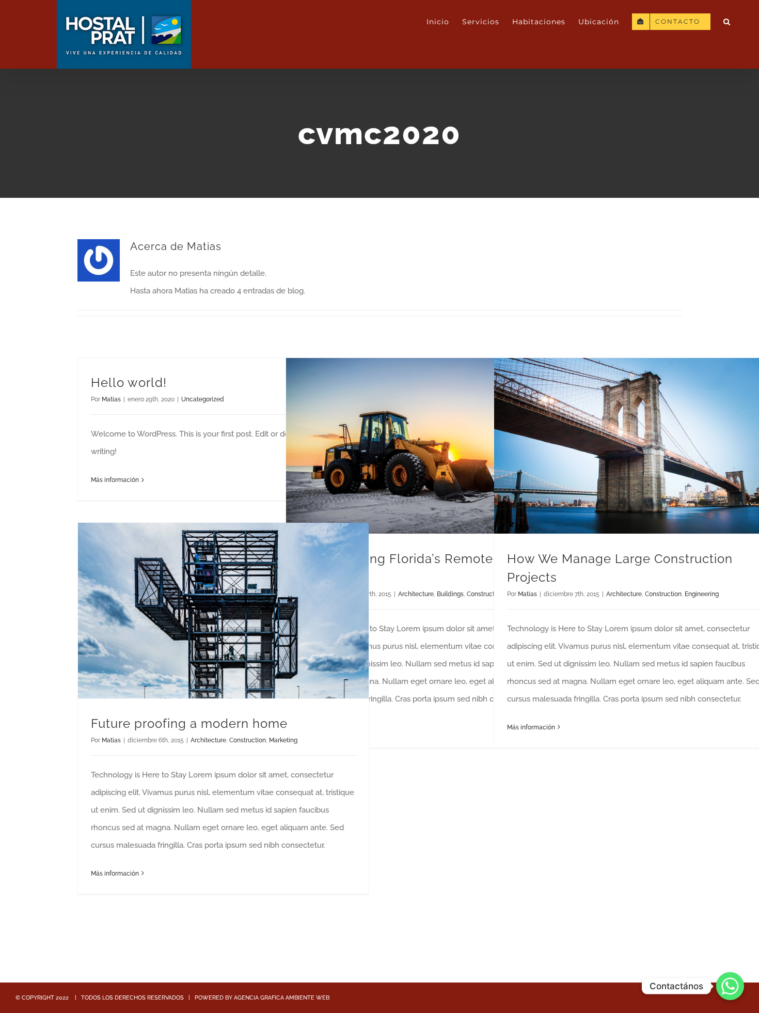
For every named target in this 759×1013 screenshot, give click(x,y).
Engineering (702, 594)
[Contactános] (730, 986)
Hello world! (129, 382)
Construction (663, 594)
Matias (111, 399)
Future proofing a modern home (189, 723)
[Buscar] (727, 21)
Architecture (416, 594)
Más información (115, 480)
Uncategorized (202, 399)
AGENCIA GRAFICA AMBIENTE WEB (281, 997)
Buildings (450, 594)
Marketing (283, 740)
